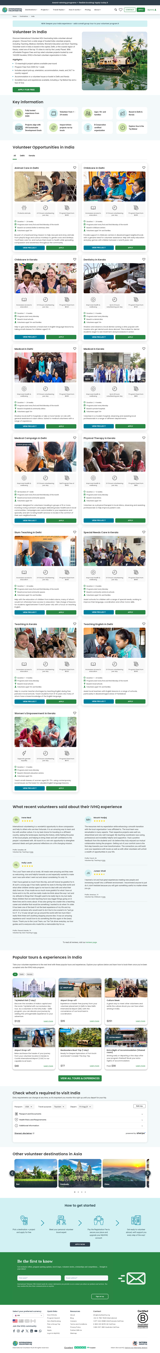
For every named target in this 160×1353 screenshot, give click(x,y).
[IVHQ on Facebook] (14, 1330)
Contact (130, 10)
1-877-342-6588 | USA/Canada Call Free (108, 1321)
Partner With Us (76, 1330)
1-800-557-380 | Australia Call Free (106, 1327)
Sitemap (73, 1333)
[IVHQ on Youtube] (36, 1330)
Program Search (53, 1318)
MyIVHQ (151, 10)
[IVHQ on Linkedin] (31, 1330)
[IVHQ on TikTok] (22, 1330)
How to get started (80, 1205)
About (97, 10)
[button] (74, 1192)
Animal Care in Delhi (27, 168)
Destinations (30, 10)
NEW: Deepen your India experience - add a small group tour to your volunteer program (79, 23)
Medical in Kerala (94, 349)
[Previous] (12, 1173)
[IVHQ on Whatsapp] (40, 1330)
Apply (140, 10)
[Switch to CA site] (33, 1321)
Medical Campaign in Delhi (31, 438)
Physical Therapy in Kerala (99, 438)
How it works (74, 10)
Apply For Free (26, 89)
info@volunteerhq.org (101, 1315)
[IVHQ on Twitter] (27, 1330)
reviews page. (91, 942)
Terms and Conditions (78, 1324)
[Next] (148, 1173)
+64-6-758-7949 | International (105, 1318)
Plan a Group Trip (53, 1324)
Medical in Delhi (24, 349)
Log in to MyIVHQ (53, 1333)
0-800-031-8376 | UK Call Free (104, 1324)
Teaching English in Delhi (98, 624)
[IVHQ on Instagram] (18, 1330)
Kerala (32, 155)
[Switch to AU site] (21, 1321)
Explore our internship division (136, 1348)
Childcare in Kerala (26, 259)
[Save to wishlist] (74, 167)
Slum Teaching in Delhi (28, 532)
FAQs (49, 1327)
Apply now (80, 1244)
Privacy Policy (75, 1327)
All (15, 155)
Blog (72, 1318)
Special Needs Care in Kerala (101, 532)
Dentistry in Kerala (95, 259)
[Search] (115, 9)
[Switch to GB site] (27, 1321)
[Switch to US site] (15, 1321)
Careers (73, 1321)
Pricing (88, 10)
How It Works (52, 1315)
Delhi (22, 155)
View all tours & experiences (80, 1078)
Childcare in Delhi (94, 168)
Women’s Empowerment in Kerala (35, 713)
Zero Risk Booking (54, 1321)
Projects (44, 10)
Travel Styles (58, 10)
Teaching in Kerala (26, 624)
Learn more (48, 1021)
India (31, 852)
